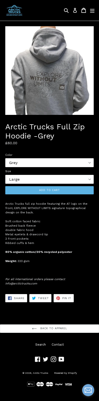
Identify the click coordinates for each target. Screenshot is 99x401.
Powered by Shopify (65, 373)
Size (8, 171)
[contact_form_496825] (88, 390)
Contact (58, 344)
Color (8, 155)
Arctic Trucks (40, 373)
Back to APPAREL (53, 328)
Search (40, 344)
